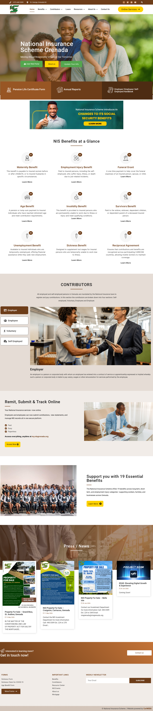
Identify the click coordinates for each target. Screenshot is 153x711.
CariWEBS (147, 709)
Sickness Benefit (76, 245)
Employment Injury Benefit (76, 167)
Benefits (41, 9)
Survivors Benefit (126, 206)
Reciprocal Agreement (125, 245)
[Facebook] (131, 2)
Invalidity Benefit (76, 206)
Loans (68, 9)
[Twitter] (127, 2)
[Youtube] (135, 2)
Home (32, 9)
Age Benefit (27, 206)
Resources (78, 9)
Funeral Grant (126, 167)
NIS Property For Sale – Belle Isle (94, 599)
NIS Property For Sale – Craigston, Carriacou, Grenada (56, 609)
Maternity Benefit (27, 167)
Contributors (55, 9)
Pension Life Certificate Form (29, 89)
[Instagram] (124, 2)
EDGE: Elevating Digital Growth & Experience (133, 584)
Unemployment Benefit (27, 245)
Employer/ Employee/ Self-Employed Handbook (126, 90)
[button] (130, 9)
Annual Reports (72, 89)
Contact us (105, 9)
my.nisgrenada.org (40, 436)
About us (91, 9)
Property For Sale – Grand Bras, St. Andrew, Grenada (19, 613)
